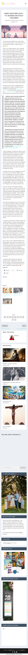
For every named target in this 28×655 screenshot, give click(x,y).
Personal (17, 20)
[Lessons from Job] (7, 301)
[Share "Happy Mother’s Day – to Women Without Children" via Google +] (10, 317)
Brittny (17, 335)
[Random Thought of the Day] (14, 355)
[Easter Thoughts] (14, 415)
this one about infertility (10, 91)
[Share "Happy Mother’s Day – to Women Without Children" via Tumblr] (12, 317)
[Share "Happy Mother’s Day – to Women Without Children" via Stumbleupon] (23, 317)
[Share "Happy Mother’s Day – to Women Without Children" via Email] (12, 319)
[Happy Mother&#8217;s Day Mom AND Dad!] (18, 290)
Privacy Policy (19, 654)
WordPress (23, 650)
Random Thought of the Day (10, 363)
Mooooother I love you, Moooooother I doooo (7, 295)
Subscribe (23, 467)
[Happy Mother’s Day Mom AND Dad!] (14, 374)
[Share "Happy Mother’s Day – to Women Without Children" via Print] (15, 319)
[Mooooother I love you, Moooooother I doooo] (7, 290)
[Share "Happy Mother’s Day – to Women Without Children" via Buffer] (20, 317)
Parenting (13, 20)
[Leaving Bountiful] (14, 392)
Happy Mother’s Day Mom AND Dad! (18, 294)
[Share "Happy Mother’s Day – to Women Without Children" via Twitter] (7, 317)
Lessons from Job (7, 304)
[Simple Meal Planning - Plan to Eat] (8, 620)
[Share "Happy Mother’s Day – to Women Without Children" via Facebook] (5, 317)
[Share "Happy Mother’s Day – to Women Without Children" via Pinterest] (15, 317)
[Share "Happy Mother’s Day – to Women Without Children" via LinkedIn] (18, 317)
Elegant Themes (12, 650)
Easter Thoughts (7, 426)
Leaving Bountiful (7, 401)
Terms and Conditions (10, 654)
